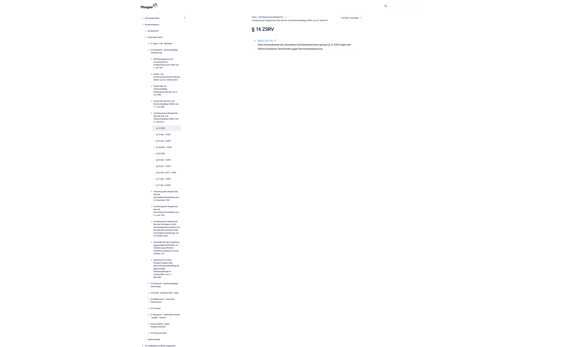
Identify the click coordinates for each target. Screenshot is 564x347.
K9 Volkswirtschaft (158, 333)
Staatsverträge (154, 339)
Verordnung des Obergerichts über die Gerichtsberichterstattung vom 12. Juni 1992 (166, 210)
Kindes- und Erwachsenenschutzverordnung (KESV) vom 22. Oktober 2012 (166, 77)
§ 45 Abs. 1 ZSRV (163, 160)
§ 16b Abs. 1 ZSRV (164, 147)
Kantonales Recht (155, 37)
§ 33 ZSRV (160, 153)
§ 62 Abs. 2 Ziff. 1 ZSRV (166, 172)
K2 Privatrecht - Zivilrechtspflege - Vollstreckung (165, 51)
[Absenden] (385, 6)
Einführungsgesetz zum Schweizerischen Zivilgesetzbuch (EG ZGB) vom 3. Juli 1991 (166, 63)
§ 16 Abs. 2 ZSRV (163, 141)
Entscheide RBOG (152, 18)
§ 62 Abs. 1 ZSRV (163, 166)
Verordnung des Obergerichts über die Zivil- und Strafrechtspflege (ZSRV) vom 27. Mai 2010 (166, 117)
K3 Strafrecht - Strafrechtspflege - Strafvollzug (165, 285)
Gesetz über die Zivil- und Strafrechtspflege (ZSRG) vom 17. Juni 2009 (166, 104)
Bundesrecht (153, 31)
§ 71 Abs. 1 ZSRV (163, 179)
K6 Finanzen (156, 308)
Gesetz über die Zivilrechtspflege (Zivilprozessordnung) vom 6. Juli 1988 (165, 90)
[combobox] (402, 6)
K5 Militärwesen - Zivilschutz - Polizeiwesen (163, 300)
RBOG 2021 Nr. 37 (267, 40)
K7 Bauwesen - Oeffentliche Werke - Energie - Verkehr (165, 316)
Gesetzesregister (152, 24)
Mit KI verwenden (351, 18)
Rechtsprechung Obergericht (271, 17)
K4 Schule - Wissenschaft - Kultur (165, 293)
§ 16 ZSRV (160, 128)
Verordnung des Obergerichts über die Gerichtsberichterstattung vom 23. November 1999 (166, 195)
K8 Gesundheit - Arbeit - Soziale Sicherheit (160, 325)
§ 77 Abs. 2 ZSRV (163, 185)
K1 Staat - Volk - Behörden (161, 43)
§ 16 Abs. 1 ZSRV (163, 134)
